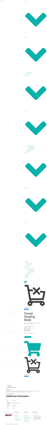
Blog (16, 417)
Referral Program (27, 420)
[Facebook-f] (7, 415)
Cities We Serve (27, 421)
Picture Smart (31, 328)
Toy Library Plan (27, 417)
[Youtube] (9, 415)
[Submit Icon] (25, 281)
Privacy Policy (17, 420)
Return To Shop (26, 376)
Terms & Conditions (18, 419)
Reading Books (29, 327)
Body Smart (27, 328)
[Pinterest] (11, 415)
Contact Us (17, 418)
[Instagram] (6, 415)
